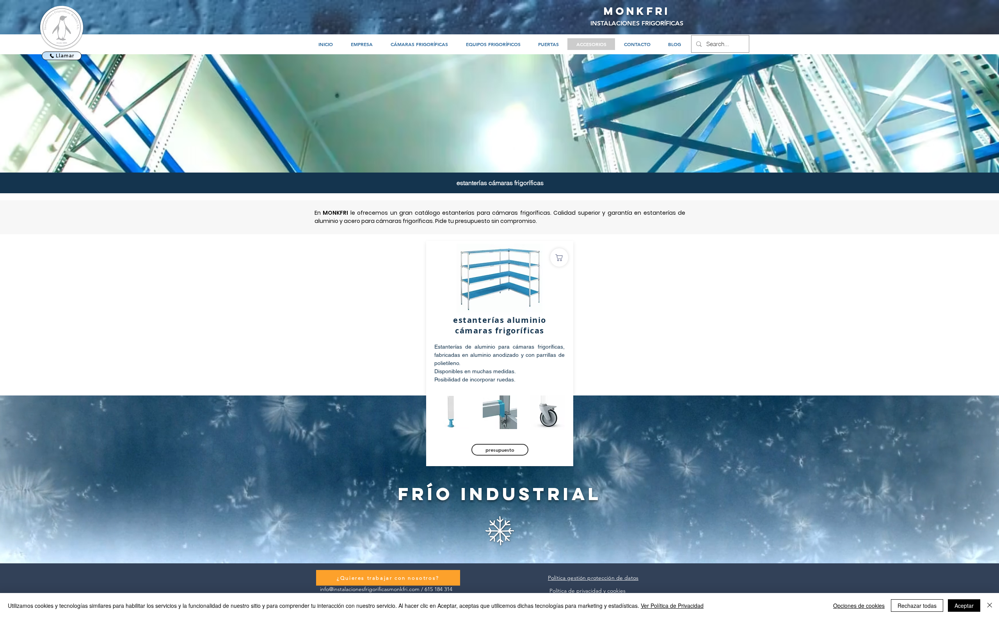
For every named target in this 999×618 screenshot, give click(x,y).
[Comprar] (559, 257)
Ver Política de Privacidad (672, 605)
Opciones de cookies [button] (859, 605)
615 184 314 (438, 589)
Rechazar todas (917, 605)
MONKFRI (637, 11)
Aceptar (964, 605)
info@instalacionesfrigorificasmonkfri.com (370, 589)
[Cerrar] (989, 605)
